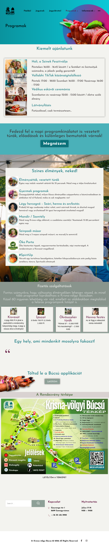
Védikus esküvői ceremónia (51, 89)
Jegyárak (40, 11)
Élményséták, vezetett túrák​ (39, 180)
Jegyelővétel (55, 11)
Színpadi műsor (30, 231)
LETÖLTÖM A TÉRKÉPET (54, 478)
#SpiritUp (26, 255)
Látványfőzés (41, 105)
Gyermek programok (34, 191)
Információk (87, 11)
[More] (99, 11)
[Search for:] (18, 503)
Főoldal (27, 11)
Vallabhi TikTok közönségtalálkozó (56, 75)
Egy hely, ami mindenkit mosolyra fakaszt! (54, 341)
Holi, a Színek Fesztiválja (50, 61)
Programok (71, 11)
